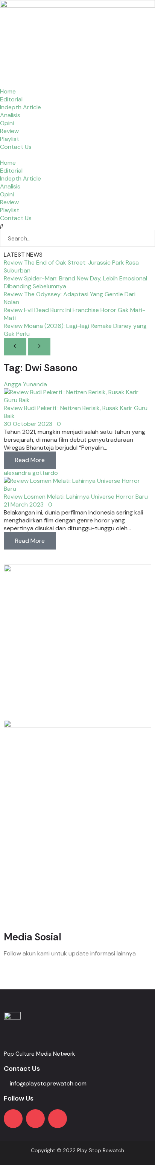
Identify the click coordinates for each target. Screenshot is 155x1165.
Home (8, 91)
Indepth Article (20, 107)
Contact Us (16, 147)
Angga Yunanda (25, 384)
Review (9, 131)
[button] (77, 155)
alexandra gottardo (31, 473)
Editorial (11, 99)
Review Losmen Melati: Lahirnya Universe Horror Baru (76, 497)
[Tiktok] (57, 1118)
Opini (7, 123)
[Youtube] (13, 1118)
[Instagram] (35, 1118)
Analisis (10, 115)
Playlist (9, 139)
